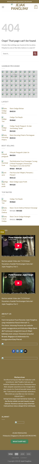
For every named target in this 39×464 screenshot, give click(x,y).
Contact (23, 458)
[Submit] (35, 53)
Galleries (15, 458)
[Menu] (3, 7)
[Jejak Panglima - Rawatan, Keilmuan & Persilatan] (19, 7)
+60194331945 (30, 436)
